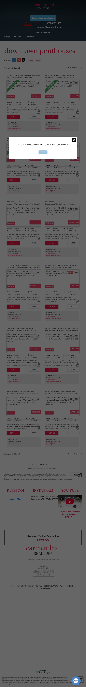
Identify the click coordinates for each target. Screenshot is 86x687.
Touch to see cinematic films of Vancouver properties (70, 514)
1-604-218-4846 (13, 127)
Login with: (7, 60)
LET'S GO (43, 540)
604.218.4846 (54, 22)
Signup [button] (31, 60)
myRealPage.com (43, 672)
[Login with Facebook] (14, 61)
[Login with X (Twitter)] (23, 61)
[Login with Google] (19, 61)
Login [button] (38, 60)
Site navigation (43, 32)
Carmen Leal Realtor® (43, 6)
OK (43, 152)
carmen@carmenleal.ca (49, 27)
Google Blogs (16, 499)
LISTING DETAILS (13, 117)
